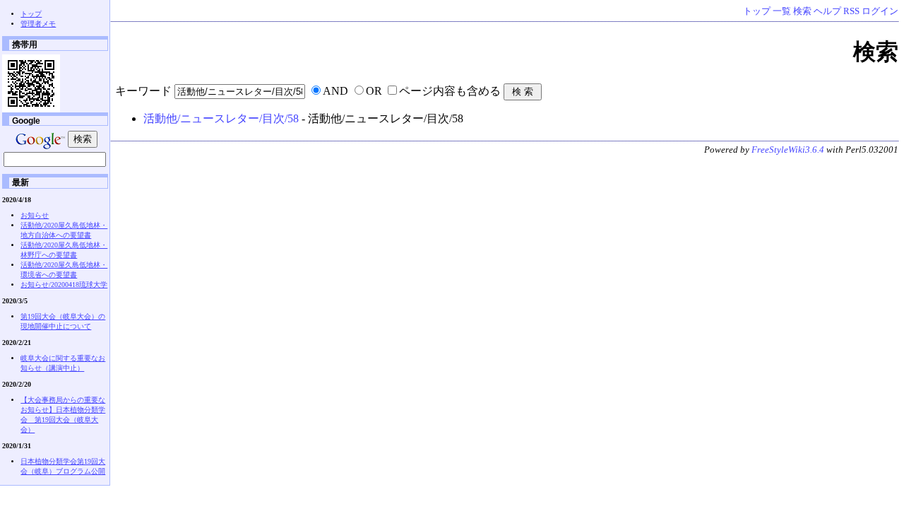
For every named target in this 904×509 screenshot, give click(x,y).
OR (374, 91)
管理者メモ (38, 24)
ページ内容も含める (450, 91)
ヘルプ (827, 11)
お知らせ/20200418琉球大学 (63, 284)
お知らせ (34, 215)
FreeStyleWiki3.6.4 (787, 150)
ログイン (880, 11)
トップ (757, 11)
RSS (851, 11)
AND (335, 91)
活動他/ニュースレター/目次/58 (221, 118)
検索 (802, 11)
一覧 (782, 11)
